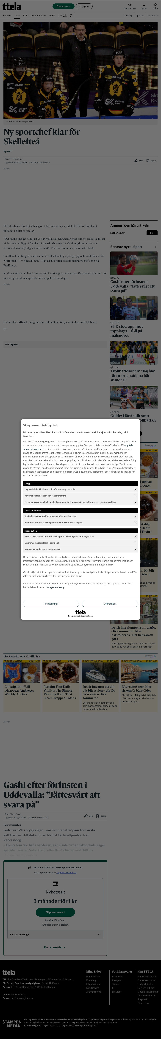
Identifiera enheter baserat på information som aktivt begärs (53, 522)
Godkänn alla (110, 603)
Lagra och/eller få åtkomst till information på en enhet (50, 489)
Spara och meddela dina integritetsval (43, 549)
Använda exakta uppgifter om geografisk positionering (50, 516)
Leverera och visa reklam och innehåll (42, 542)
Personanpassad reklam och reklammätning (45, 495)
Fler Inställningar (51, 603)
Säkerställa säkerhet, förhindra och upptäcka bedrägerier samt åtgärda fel (59, 536)
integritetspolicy (55, 587)
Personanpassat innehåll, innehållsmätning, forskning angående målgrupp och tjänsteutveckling (70, 502)
